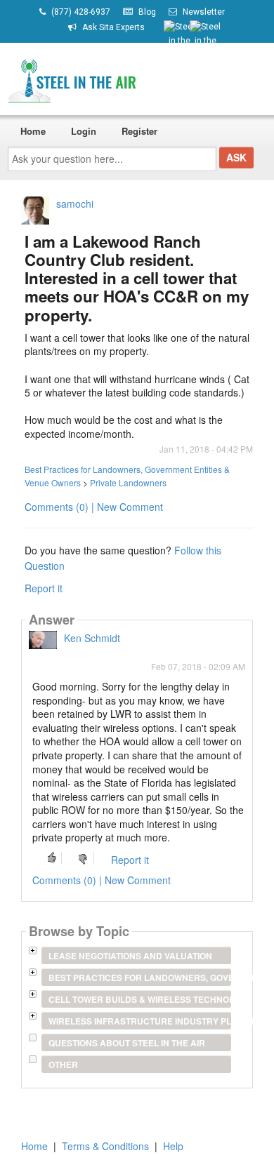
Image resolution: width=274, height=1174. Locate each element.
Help (173, 1146)
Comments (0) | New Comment (94, 507)
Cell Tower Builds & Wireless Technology (139, 999)
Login (83, 131)
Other (63, 1064)
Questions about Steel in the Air (126, 1042)
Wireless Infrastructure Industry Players (139, 1021)
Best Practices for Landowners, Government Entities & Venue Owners (139, 977)
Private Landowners (128, 482)
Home (33, 131)
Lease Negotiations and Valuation (130, 955)
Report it (44, 588)
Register (139, 131)
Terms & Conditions (105, 1146)
